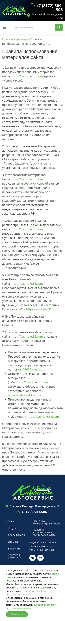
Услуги (12, 528)
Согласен (16, 614)
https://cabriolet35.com (27, 76)
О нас (11, 521)
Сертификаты (16, 535)
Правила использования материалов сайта (44, 532)
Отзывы (13, 542)
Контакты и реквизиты (15, 556)
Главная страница (14, 39)
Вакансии (14, 548)
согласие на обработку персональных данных (27, 592)
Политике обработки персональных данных (31, 606)
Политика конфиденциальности (46, 522)
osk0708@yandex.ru (32, 369)
